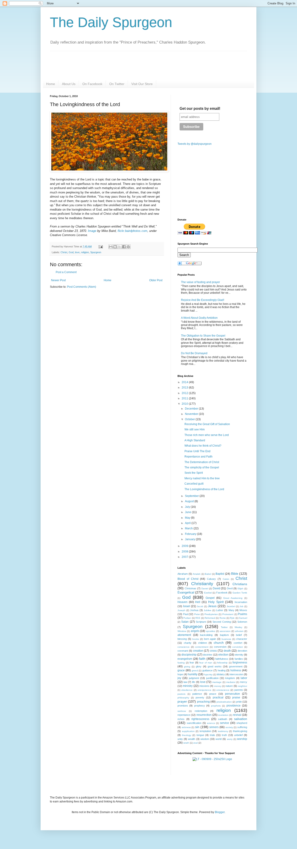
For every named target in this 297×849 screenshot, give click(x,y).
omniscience (222, 690)
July (188, 506)
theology (186, 735)
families (239, 658)
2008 (185, 551)
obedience (187, 690)
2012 (185, 393)
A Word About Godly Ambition (199, 317)
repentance (184, 714)
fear (192, 662)
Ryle (232, 618)
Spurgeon (95, 252)
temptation (205, 731)
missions (204, 686)
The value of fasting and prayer (200, 282)
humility (192, 674)
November (192, 414)
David (216, 588)
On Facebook (92, 84)
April (188, 523)
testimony (223, 731)
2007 (185, 557)
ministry (188, 686)
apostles (210, 631)
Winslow (182, 631)
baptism (224, 635)
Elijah (240, 588)
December (192, 408)
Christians (239, 584)
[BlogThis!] (115, 246)
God (71, 252)
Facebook (222, 592)
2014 (185, 382)
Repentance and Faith (198, 456)
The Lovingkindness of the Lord (204, 489)
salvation (240, 719)
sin (197, 727)
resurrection (204, 714)
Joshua (194, 610)
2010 (185, 403)
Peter (197, 614)
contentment (201, 647)
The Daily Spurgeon (111, 22)
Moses (243, 610)
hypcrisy (208, 674)
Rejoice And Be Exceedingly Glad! (202, 300)
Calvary (211, 579)
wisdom (204, 739)
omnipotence (204, 690)
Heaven (182, 602)
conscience (184, 647)
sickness (186, 727)
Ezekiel (208, 592)
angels (195, 631)
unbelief (238, 735)
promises (183, 705)
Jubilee (207, 610)
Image (92, 231)
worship (242, 739)
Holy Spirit (216, 602)
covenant (183, 650)
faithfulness (221, 658)
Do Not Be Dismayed (194, 353)
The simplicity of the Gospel (201, 467)
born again (210, 639)
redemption (201, 711)
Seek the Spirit (193, 472)
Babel (208, 574)
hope (180, 674)
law (185, 682)
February (191, 534)
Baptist (220, 573)
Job (241, 606)
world (219, 739)
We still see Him (194, 429)
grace (181, 670)
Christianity (202, 583)
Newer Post (58, 280)
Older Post (155, 280)
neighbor (242, 686)
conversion (220, 646)
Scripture (201, 621)
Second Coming (222, 621)
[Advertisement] (89, 328)
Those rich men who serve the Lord (206, 435)
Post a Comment (66, 272)
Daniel (204, 588)
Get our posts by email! (200, 108)
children (202, 642)
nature (229, 686)
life (193, 682)
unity (180, 739)
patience (197, 693)
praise (236, 697)
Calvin (226, 579)
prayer (182, 701)
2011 (185, 398)
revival (237, 714)
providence (233, 705)
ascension (225, 631)
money (217, 686)
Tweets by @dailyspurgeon (195, 143)
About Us (68, 84)
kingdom (230, 678)
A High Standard (194, 440)
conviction (237, 647)
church (219, 642)
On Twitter (116, 84)
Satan (185, 621)
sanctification (194, 723)
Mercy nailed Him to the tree (202, 478)
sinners (214, 727)
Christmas (190, 588)
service (224, 723)
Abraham (183, 573)
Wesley (238, 627)
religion (85, 252)
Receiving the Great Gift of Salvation (207, 424)
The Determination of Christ (201, 462)
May (188, 517)
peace (212, 693)
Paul (185, 614)
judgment (194, 678)
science (211, 723)
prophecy (199, 705)
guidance (207, 670)
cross (213, 650)
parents (238, 689)
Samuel (243, 618)
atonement (184, 635)
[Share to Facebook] (124, 246)
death (227, 650)
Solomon (242, 621)
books (195, 639)
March (189, 528)
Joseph (181, 610)
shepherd (241, 723)
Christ (64, 252)
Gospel (210, 598)
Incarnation (241, 602)
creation (198, 650)
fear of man (205, 662)
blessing (182, 639)
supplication (188, 731)
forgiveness (239, 662)
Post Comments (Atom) (81, 286)
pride (239, 701)
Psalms (242, 614)
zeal (195, 743)
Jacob (200, 606)
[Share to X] (119, 246)
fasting (181, 662)
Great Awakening (233, 598)
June (188, 512)
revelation (223, 715)
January (190, 539)
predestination (224, 702)
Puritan (187, 618)
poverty (200, 697)
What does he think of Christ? (202, 445)
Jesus (212, 606)
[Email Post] (100, 246)
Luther (219, 610)
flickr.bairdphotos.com (132, 231)
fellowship (222, 662)
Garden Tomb (239, 592)
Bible (234, 573)
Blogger (220, 812)
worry (229, 739)
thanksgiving (240, 731)
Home (50, 84)
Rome (223, 618)
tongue (200, 735)
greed (195, 670)
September (192, 496)
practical (218, 697)
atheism (239, 631)
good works (215, 666)
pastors (181, 694)
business (226, 639)
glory (198, 666)
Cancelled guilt (193, 483)
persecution (232, 693)
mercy (243, 682)
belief (239, 635)
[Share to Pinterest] (128, 246)
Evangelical (186, 592)
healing (222, 670)
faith (202, 658)
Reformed (210, 618)
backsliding (206, 635)
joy (179, 678)
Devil (229, 588)
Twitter (224, 627)
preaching (203, 701)
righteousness (200, 719)
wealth (191, 739)
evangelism (185, 658)
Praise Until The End (197, 451)
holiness (235, 670)
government (235, 666)
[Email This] (110, 246)
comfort (238, 642)
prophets (216, 705)
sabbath (222, 719)
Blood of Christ (188, 579)
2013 (185, 387)
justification (212, 678)
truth (224, 735)
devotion (242, 650)
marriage (217, 682)
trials (212, 735)
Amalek (196, 574)
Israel (186, 606)
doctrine (207, 654)
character (241, 639)
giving (187, 666)
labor (244, 678)
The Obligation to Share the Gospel (203, 335)
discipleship (189, 654)
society (229, 727)
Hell (197, 602)
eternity (239, 654)
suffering (242, 727)
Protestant (227, 614)
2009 (185, 546)
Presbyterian (211, 614)
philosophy (183, 697)
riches (181, 719)
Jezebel (231, 606)
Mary (231, 610)
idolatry (221, 674)
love (77, 252)
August (189, 501)
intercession (236, 674)
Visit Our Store (142, 84)
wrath (186, 743)
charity (187, 642)
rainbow (182, 711)
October (190, 419)
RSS (197, 618)
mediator (231, 682)
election (223, 654)
